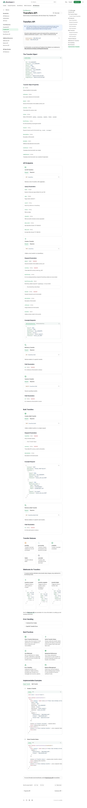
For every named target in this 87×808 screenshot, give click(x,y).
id (23, 87)
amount (24, 101)
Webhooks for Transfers (73, 40)
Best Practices (71, 44)
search (26, 202)
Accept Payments (11, 5)
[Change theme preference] (83, 2)
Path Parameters (72, 26)
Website (7, 9)
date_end (27, 229)
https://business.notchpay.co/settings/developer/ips (36, 48)
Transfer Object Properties (74, 16)
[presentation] (29, 597)
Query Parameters (73, 20)
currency (25, 107)
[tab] (27, 58)
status (24, 114)
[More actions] (61, 13)
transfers (27, 435)
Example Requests (73, 24)
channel (25, 127)
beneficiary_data (29, 281)
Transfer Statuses (72, 38)
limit (26, 189)
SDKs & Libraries (27, 5)
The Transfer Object (72, 14)
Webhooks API (30, 612)
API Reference (36, 5)
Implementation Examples (74, 46)
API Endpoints (71, 18)
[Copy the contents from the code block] (59, 38)
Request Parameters (73, 22)
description (26, 134)
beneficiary (26, 121)
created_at (25, 147)
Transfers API (71, 12)
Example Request (72, 34)
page (26, 196)
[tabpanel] (42, 70)
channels (27, 216)
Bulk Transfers (71, 30)
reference (25, 94)
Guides (4, 5)
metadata (25, 141)
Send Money (20, 5)
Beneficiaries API (49, 777)
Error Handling (71, 42)
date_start (27, 222)
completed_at (26, 154)
